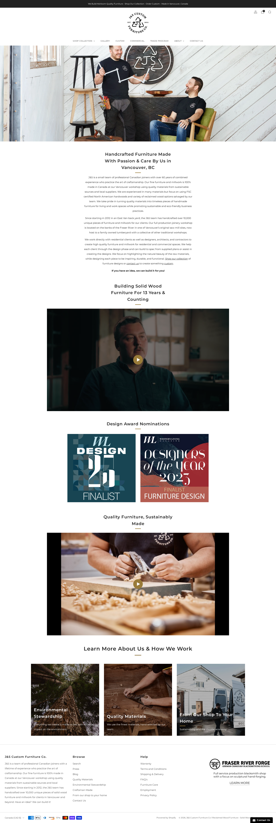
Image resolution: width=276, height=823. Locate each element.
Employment (148, 790)
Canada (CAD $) (13, 817)
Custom (120, 41)
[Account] (255, 12)
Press (76, 769)
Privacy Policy (148, 795)
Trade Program (159, 41)
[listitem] (138, 4)
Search (77, 763)
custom (168, 263)
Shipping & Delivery (152, 774)
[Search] (269, 12)
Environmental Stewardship (89, 784)
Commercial (137, 41)
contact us (132, 263)
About (178, 41)
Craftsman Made (82, 790)
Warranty (145, 763)
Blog (75, 774)
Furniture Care (149, 784)
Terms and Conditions (153, 769)
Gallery (105, 41)
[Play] (138, 360)
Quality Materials (83, 779)
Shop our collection (176, 258)
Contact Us (196, 41)
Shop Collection (82, 41)
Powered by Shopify (166, 818)
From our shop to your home (90, 795)
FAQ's (143, 779)
